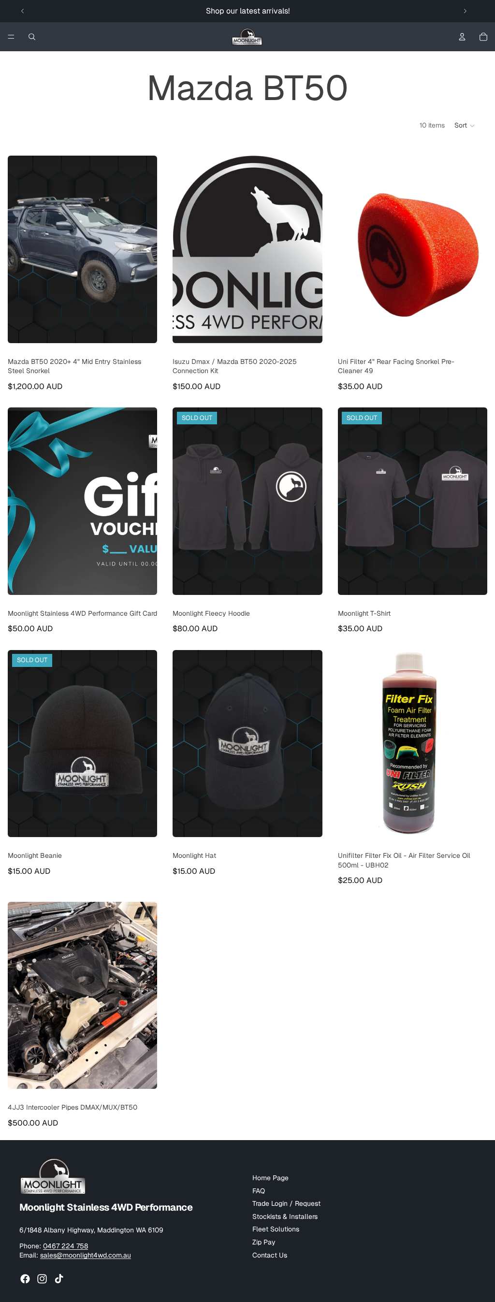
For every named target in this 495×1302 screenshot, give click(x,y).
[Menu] (11, 37)
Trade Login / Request (286, 1203)
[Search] (32, 36)
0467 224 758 (65, 1246)
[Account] (462, 36)
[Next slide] (465, 11)
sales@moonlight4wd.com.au (85, 1255)
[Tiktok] (59, 1279)
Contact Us (269, 1255)
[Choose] (142, 328)
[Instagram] (42, 1279)
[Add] (307, 822)
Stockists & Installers (285, 1216)
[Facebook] (25, 1279)
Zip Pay (264, 1242)
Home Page (270, 1177)
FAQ (258, 1190)
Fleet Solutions (275, 1229)
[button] (465, 125)
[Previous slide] (22, 11)
